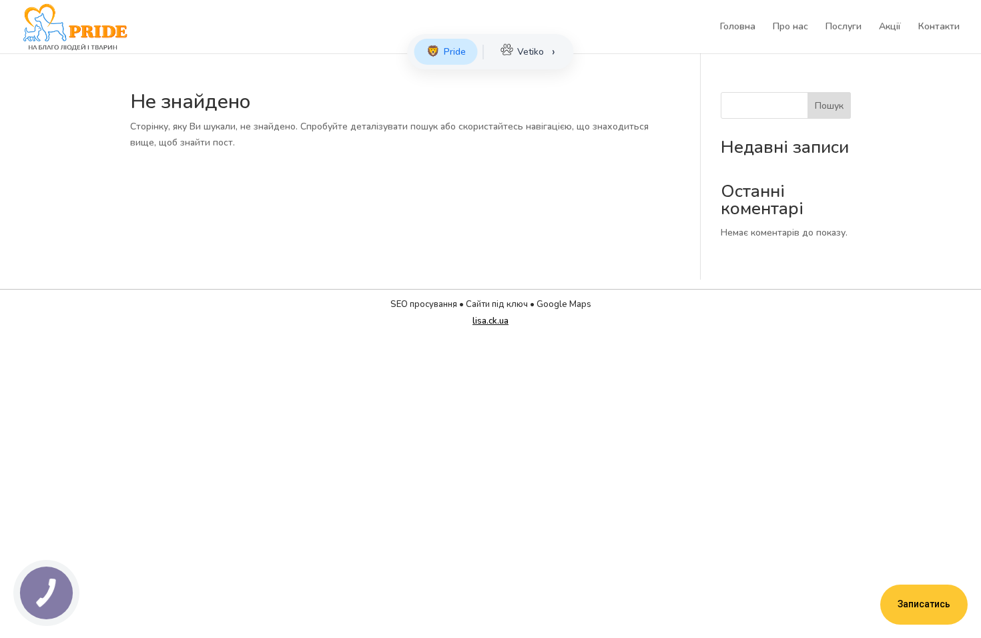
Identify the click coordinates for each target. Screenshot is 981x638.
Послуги (844, 27)
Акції (890, 27)
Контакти (939, 27)
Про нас (790, 27)
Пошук (829, 105)
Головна (737, 27)
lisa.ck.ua (490, 321)
